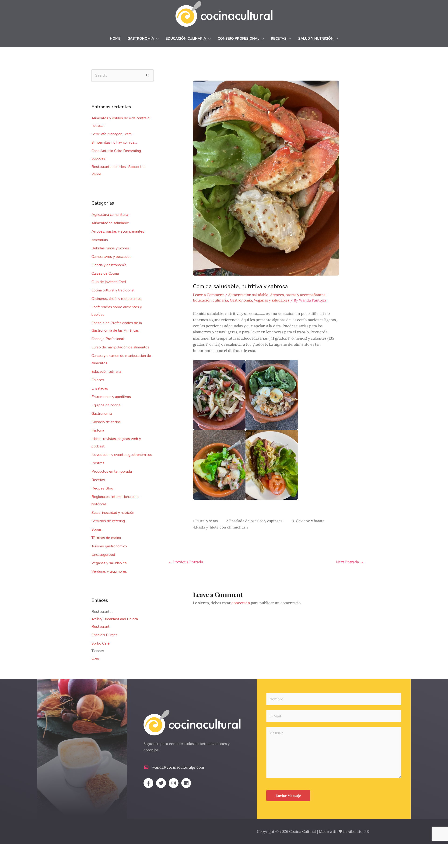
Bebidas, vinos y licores (110, 248)
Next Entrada (350, 562)
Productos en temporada (111, 471)
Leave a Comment (208, 294)
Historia (97, 430)
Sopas (96, 529)
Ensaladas (99, 388)
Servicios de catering (108, 521)
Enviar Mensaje (288, 795)
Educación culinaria (106, 371)
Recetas (98, 479)
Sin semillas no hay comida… (114, 142)
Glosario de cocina (106, 422)
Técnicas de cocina (106, 537)
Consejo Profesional (107, 338)
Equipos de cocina (105, 405)
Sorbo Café (100, 643)
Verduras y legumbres (109, 571)
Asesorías (99, 239)
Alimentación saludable (110, 223)
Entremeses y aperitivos (111, 396)
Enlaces (97, 380)
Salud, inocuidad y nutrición (112, 512)
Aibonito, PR (358, 831)
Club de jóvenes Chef (108, 281)
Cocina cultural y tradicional (112, 290)
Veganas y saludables (109, 563)
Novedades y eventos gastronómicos (121, 454)
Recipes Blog (102, 488)
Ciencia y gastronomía (108, 265)
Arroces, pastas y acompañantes (117, 231)
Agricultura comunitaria (109, 214)
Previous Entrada (185, 562)
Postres (98, 463)
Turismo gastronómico (109, 546)
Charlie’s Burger (104, 635)
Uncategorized (103, 554)
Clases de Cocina (105, 273)
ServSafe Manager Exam (111, 134)
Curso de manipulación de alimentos (120, 347)
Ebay (95, 658)
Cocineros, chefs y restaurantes (116, 298)
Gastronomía (101, 413)
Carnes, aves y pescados (111, 256)
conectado (240, 602)
